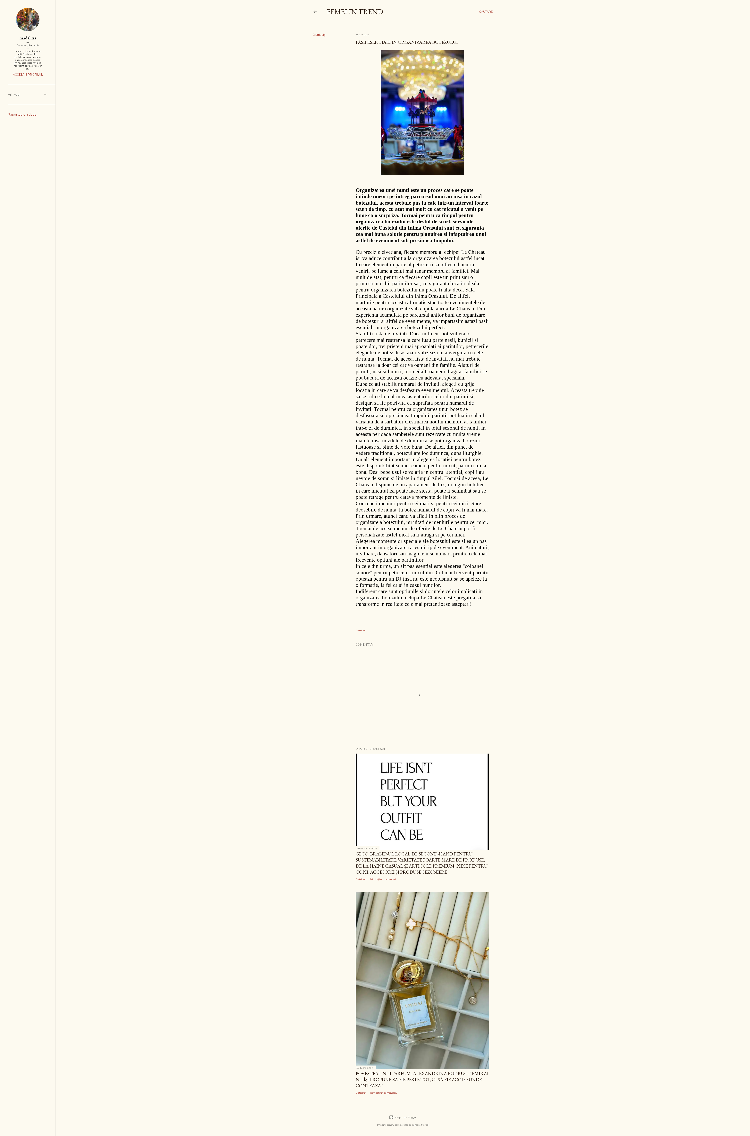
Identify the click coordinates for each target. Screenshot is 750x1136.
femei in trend (355, 11)
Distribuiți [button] (319, 35)
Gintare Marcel (420, 1124)
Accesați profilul (28, 74)
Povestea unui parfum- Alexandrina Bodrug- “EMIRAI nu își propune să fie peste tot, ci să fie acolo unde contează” (422, 1079)
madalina (28, 38)
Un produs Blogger (406, 1117)
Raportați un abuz (22, 114)
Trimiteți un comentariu (383, 879)
